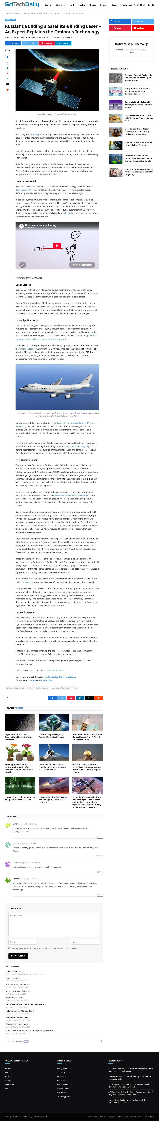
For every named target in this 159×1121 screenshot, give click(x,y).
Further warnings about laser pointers (18, 1011)
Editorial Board (122, 1117)
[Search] (153, 5)
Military (29, 688)
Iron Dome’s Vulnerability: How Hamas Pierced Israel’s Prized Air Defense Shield (87, 737)
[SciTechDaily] (22, 5)
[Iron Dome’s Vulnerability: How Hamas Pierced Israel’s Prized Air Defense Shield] (87, 722)
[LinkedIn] (7, 67)
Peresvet (25, 582)
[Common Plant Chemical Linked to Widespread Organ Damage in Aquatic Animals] (115, 159)
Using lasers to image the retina (16, 1024)
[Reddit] (7, 89)
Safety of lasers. (11, 978)
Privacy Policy (136, 1117)
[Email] (7, 84)
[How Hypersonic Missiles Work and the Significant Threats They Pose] (54, 785)
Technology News (64, 1096)
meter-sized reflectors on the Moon (70, 495)
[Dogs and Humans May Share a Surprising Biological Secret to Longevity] (115, 172)
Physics (92, 5)
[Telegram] (7, 78)
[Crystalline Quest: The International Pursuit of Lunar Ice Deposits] (20, 722)
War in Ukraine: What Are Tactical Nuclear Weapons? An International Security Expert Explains (86, 768)
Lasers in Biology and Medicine (16, 991)
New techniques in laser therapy (16, 1018)
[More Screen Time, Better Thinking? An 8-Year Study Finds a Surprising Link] (115, 132)
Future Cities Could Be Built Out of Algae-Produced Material (20, 798)
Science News (62, 1088)
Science (103, 5)
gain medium (69, 213)
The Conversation (55, 670)
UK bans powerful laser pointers (16, 985)
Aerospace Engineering (15, 688)
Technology (127, 5)
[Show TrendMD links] (101, 1041)
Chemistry (60, 5)
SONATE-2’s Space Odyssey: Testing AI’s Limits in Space (51, 735)
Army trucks (70, 446)
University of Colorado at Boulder (65, 688)
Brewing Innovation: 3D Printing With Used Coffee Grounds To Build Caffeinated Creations (19, 768)
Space (114, 5)
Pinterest (8, 1080)
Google (32, 680)
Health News (62, 1080)
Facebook (9, 1068)
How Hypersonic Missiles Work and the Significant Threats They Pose (53, 799)
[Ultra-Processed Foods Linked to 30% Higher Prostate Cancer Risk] (115, 118)
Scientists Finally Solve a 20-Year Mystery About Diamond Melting (138, 104)
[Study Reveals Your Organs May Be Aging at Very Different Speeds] (115, 91)
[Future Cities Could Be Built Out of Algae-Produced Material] (20, 785)
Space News (62, 1092)
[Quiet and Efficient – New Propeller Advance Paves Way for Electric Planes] (54, 752)
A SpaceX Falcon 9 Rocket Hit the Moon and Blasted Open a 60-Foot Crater (139, 78)
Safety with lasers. (12, 971)
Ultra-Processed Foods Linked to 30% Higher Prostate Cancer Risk (139, 118)
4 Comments (57, 37)
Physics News (62, 1084)
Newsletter (9, 1084)
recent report (36, 134)
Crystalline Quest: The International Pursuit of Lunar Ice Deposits (19, 737)
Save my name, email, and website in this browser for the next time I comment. (44, 948)
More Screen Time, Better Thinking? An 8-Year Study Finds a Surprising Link (137, 131)
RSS (6, 1088)
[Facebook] (7, 56)
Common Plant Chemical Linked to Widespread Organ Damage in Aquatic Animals (138, 158)
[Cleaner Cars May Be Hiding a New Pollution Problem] (115, 145)
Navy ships (85, 446)
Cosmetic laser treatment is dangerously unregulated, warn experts (29, 1031)
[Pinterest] (7, 73)
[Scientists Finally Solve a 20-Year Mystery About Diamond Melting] (115, 105)
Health (82, 5)
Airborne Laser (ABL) (28, 348)
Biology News (62, 1068)
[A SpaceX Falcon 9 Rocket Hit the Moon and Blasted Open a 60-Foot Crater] (115, 78)
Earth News (61, 1076)
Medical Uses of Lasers (13, 998)
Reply (99, 836)
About (102, 1117)
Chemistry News (63, 1072)
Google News (46, 680)
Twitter (8, 1072)
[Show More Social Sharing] (74, 43)
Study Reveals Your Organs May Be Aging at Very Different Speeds (137, 91)
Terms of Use (149, 1117)
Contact (111, 1117)
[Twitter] (7, 62)
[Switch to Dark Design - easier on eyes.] (149, 5)
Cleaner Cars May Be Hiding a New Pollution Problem (138, 143)
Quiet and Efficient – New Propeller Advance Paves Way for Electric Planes (52, 767)
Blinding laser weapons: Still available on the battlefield (25, 1004)
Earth (71, 5)
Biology (48, 5)
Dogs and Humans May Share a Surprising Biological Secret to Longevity (139, 172)
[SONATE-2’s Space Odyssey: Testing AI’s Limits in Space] (54, 722)
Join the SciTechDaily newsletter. (60, 677)
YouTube (8, 1076)
